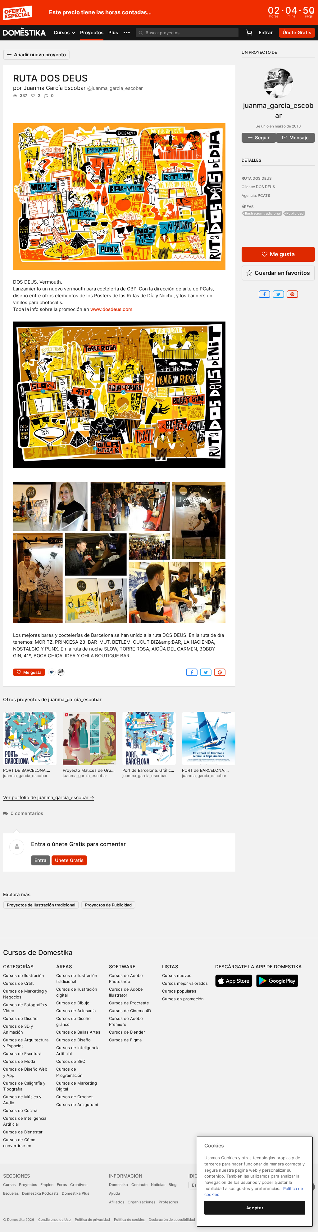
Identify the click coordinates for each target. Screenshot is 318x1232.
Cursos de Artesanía (76, 1010)
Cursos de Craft (18, 983)
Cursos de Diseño (20, 1018)
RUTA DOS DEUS (257, 178)
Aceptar (255, 1207)
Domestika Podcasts (40, 1193)
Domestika (118, 1184)
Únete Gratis (69, 860)
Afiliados (116, 1202)
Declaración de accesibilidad (172, 1219)
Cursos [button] (62, 32)
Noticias (158, 1184)
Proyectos (91, 32)
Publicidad (295, 213)
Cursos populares (179, 991)
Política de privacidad (92, 1219)
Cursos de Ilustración (23, 975)
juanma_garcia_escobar (75, 699)
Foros (62, 1184)
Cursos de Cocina (20, 1110)
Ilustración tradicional (263, 213)
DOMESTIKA (24, 32)
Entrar (266, 32)
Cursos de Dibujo (72, 1002)
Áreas (64, 967)
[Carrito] (249, 32)
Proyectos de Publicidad (108, 904)
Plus (113, 32)
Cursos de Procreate (129, 1002)
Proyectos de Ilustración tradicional (41, 904)
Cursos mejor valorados (185, 983)
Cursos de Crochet (74, 1096)
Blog (172, 1184)
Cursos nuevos (176, 975)
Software (122, 967)
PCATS (264, 195)
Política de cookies (129, 1219)
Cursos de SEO (70, 1061)
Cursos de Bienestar (23, 1131)
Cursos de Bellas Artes (78, 1032)
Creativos (78, 1184)
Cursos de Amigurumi (77, 1104)
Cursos (9, 1184)
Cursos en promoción (183, 998)
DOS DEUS (265, 186)
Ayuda (114, 1193)
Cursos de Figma (125, 1039)
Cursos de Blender (127, 1032)
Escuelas (11, 1193)
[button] (126, 32)
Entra (40, 860)
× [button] (312, 11)
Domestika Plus (75, 1193)
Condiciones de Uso (54, 1219)
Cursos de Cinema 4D (130, 1010)
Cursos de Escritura (22, 1053)
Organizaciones (141, 1202)
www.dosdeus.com (111, 309)
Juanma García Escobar (83, 88)
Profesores (168, 1202)
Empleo (46, 1184)
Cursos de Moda (19, 1061)
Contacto (139, 1184)
